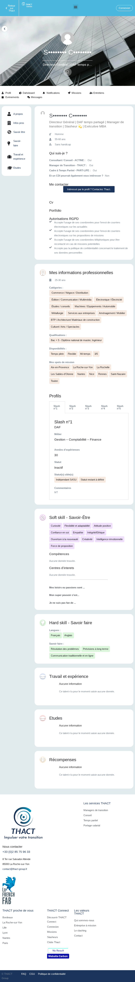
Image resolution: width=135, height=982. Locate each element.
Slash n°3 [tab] (88, 407)
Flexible (72, 353)
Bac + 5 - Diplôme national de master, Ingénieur (76, 340)
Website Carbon (58, 956)
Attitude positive (102, 525)
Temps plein (57, 353)
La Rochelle (103, 367)
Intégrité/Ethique (96, 532)
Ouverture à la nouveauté (64, 539)
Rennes (102, 374)
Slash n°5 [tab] (120, 407)
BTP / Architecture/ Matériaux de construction (75, 319)
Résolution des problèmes (65, 648)
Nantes (81, 374)
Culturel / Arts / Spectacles (65, 326)
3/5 (96, 353)
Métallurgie (57, 313)
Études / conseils (60, 306)
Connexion (124, 8)
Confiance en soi (60, 532)
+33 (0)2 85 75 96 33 (16, 851)
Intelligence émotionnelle (109, 539)
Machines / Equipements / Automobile (94, 306)
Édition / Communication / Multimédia (71, 299)
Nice (91, 374)
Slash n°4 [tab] (104, 407)
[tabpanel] (88, 456)
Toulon (54, 380)
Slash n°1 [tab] (57, 407)
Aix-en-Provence (60, 367)
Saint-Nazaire (118, 374)
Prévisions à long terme (95, 648)
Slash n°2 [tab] (72, 407)
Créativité (87, 539)
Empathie (78, 532)
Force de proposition (62, 546)
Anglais (68, 635)
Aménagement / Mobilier (112, 313)
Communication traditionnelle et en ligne (72, 655)
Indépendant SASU (66, 479)
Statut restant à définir (92, 479)
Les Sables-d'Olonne (62, 374)
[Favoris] (67, 72)
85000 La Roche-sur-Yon (15, 864)
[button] (75, 7)
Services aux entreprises (81, 313)
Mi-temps (85, 353)
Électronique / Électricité (108, 299)
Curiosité (55, 525)
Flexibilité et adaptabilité (77, 525)
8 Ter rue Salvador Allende (16, 859)
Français (55, 635)
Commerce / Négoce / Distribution (69, 292)
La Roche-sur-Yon (83, 367)
